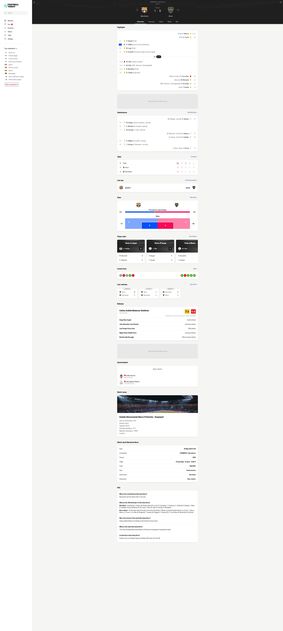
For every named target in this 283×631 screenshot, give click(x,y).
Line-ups (151, 21)
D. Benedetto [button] (130, 69)
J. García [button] (186, 148)
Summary (140, 21)
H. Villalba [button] (129, 45)
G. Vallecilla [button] (123, 260)
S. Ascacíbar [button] (185, 76)
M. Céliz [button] (128, 62)
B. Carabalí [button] (129, 52)
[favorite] (281, 2)
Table (169, 21)
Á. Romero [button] (185, 119)
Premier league (13, 56)
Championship (13, 59)
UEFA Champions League (16, 76)
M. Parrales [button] (130, 130)
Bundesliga (12, 73)
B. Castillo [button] (129, 73)
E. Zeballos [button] (185, 137)
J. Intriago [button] (129, 144)
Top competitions (10, 48)
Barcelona (128, 172)
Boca (127, 167)
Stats (161, 21)
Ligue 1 (11, 65)
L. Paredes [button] (181, 260)
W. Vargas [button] (129, 123)
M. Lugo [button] (128, 48)
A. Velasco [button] (185, 34)
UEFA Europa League (15, 79)
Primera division (13, 68)
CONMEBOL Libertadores (188, 453)
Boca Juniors (157, 369)
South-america (191, 470)
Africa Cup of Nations (15, 62)
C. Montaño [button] (129, 126)
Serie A (11, 71)
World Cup (12, 53)
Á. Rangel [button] (129, 41)
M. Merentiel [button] (185, 80)
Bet (177, 21)
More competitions (11, 84)
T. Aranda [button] (186, 87)
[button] (124, 248)
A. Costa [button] (186, 37)
